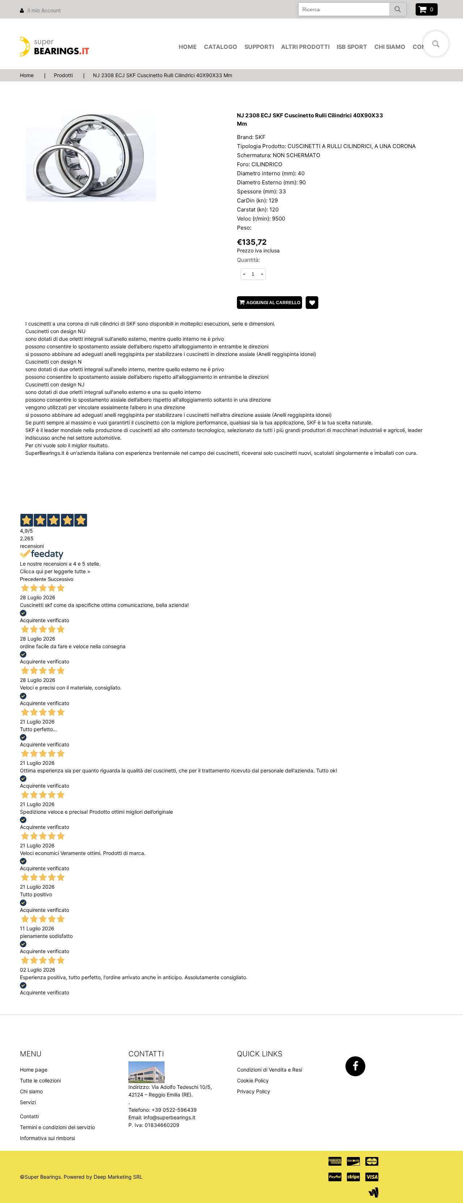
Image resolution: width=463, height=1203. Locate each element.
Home (188, 46)
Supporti (259, 46)
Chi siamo (389, 46)
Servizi (28, 1102)
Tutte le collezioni (40, 1080)
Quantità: (248, 259)
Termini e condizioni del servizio (57, 1127)
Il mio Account (44, 10)
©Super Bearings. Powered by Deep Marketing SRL (81, 1177)
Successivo (60, 579)
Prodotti (63, 75)
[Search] (397, 9)
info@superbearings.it (169, 1117)
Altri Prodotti (305, 46)
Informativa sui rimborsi (47, 1138)
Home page (33, 1069)
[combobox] (352, 9)
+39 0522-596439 (174, 1110)
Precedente (33, 579)
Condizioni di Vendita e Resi (269, 1069)
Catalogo (220, 46)
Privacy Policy (253, 1091)
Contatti (29, 1116)
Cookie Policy (253, 1080)
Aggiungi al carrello (273, 302)
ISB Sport (352, 46)
